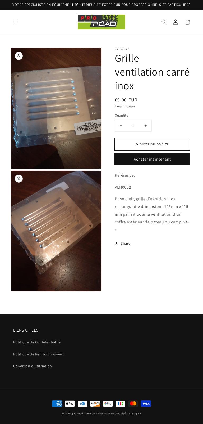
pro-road (77, 413)
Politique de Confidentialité (37, 342)
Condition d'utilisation (32, 366)
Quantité (121, 115)
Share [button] (126, 243)
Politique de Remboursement (38, 354)
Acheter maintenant (152, 159)
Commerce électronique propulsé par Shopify (112, 413)
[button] (16, 22)
